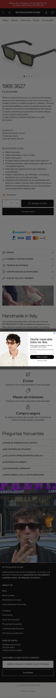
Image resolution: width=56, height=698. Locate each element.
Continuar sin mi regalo (42, 360)
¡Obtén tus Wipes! (42, 357)
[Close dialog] (54, 333)
